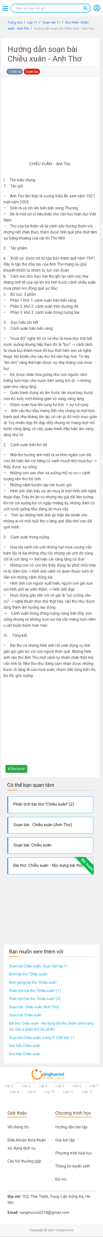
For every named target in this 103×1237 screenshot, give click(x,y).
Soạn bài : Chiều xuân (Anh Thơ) (34, 1007)
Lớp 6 (77, 1086)
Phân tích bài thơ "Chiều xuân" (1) (35, 991)
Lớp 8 (14, 1092)
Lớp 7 (94, 1086)
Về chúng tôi (18, 1127)
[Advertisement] (50, 120)
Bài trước (17, 769)
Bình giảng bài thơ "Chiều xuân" (33, 982)
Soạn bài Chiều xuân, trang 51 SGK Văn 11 (41, 1038)
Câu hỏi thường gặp (24, 1161)
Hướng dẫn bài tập (71, 1127)
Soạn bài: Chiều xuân (25, 1015)
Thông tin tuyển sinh (72, 1166)
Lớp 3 (26, 1086)
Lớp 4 (43, 1086)
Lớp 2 (9, 1086)
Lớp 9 (31, 1092)
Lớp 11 (68, 1092)
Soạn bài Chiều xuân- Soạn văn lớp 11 (38, 966)
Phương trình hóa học (73, 1153)
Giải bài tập (65, 1140)
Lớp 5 (60, 1086)
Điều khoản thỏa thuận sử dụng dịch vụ (27, 1144)
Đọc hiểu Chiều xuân (24, 1046)
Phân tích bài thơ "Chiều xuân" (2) (35, 999)
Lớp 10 (49, 1092)
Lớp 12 (87, 1092)
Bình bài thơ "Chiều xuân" (28, 974)
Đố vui (60, 1179)
